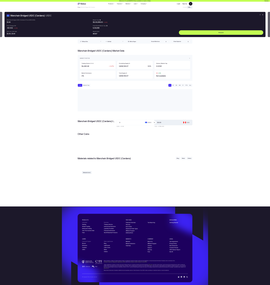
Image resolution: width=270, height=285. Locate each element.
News (105, 249)
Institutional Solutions (110, 226)
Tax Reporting (151, 222)
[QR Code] (190, 3)
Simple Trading (86, 226)
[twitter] (187, 277)
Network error (86, 172)
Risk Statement (173, 245)
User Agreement (173, 241)
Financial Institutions (109, 230)
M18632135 (88, 266)
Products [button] (110, 3)
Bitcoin (84, 243)
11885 (96, 266)
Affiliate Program (130, 230)
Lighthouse (107, 245)
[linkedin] (184, 277)
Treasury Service (108, 224)
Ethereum (84, 245)
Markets (128, 241)
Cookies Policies (173, 247)
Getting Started (173, 222)
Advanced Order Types (132, 228)
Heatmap (128, 245)
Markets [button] (128, 3)
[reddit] (178, 277)
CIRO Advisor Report (174, 249)
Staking (84, 224)
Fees (83, 232)
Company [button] (143, 3)
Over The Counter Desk (88, 230)
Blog (105, 243)
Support (150, 247)
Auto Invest (129, 226)
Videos (106, 251)
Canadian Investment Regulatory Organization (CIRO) (115, 261)
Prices (79, 7)
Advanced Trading (87, 228)
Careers (150, 245)
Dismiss (267, 1)
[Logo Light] (82, 4)
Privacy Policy (173, 243)
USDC (83, 249)
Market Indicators (130, 243)
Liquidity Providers (109, 228)
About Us (150, 241)
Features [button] (119, 3)
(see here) (150, 264)
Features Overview (131, 222)
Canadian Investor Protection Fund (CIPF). (138, 261)
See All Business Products (110, 232)
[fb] (181, 277)
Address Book (129, 232)
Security (128, 224)
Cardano (84, 247)
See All (171, 251)
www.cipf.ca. (106, 268)
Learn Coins (107, 247)
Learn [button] (135, 3)
